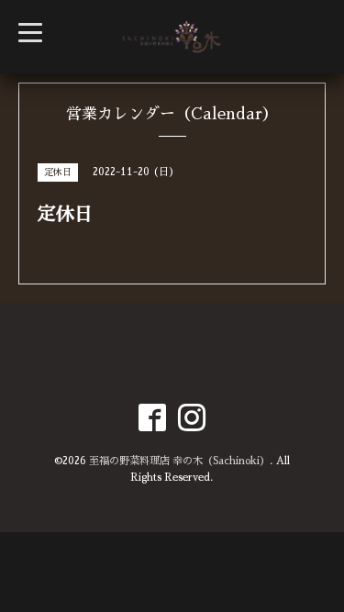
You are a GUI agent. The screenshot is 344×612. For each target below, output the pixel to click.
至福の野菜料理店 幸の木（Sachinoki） (179, 461)
